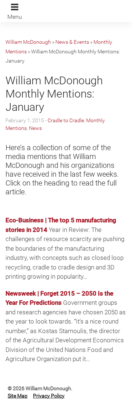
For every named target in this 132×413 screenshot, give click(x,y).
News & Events (72, 42)
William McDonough (28, 42)
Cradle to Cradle (66, 120)
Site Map (17, 396)
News (35, 128)
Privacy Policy (49, 396)
